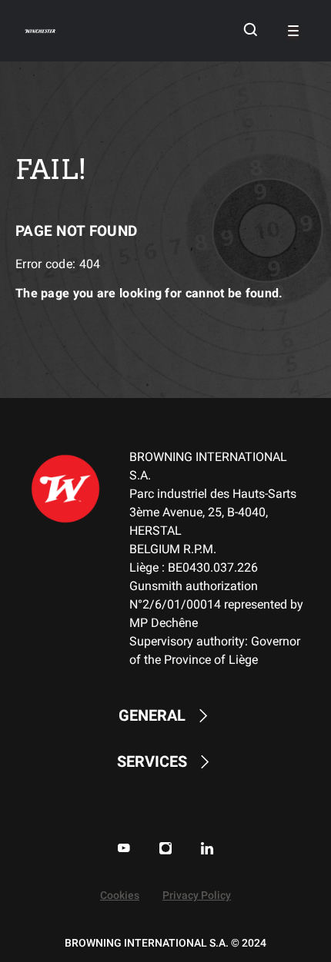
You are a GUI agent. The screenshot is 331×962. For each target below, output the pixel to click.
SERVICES (152, 761)
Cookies (119, 895)
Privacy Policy (196, 895)
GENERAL (152, 715)
